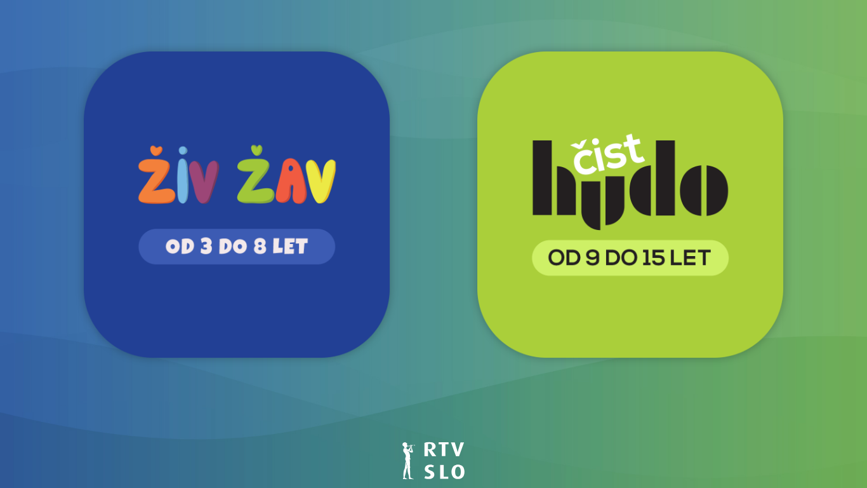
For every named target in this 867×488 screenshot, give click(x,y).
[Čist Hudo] (630, 203)
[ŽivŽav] (236, 203)
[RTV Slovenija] (433, 459)
